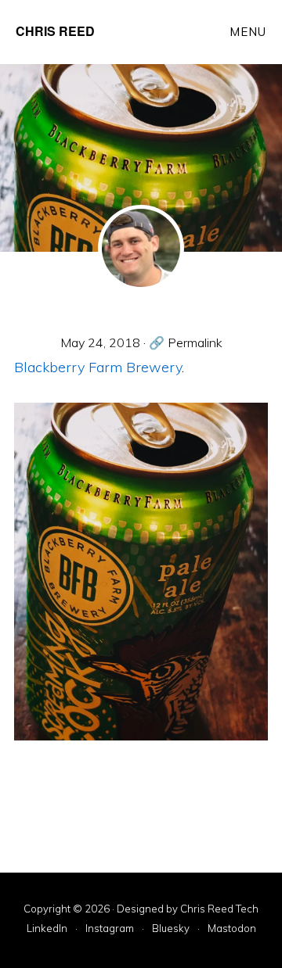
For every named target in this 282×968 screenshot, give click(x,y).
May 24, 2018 (100, 342)
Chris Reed (55, 31)
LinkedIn (47, 928)
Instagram (109, 928)
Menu (248, 31)
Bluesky (171, 928)
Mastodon (232, 928)
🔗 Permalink (185, 342)
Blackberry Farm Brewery (98, 367)
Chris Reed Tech (219, 908)
